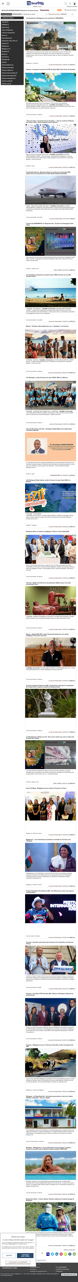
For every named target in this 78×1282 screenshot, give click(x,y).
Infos (61, 1267)
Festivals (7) (5, 43)
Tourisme (44, 10)
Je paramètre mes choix (69, 1274)
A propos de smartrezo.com (38, 1271)
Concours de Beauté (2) (8, 32)
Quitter (9, 1255)
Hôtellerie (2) (5, 46)
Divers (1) (4, 35)
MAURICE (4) (5, 51)
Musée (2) (4, 54)
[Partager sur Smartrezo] (48, 1254)
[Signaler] (43, 1254)
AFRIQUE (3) (5, 24)
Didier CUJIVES (58, 270)
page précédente (71, 10)
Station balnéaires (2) (7, 65)
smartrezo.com (9, 1267)
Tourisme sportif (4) (7, 81)
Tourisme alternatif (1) (8, 67)
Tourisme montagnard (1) (8, 78)
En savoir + (33, 1269)
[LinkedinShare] (57, 1254)
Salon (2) (4, 62)
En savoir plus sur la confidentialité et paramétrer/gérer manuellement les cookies (18, 1263)
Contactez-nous (35, 1267)
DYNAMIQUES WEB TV (56, 475)
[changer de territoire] (65, 3)
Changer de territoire (71, 6)
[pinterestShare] (61, 1254)
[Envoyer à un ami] (74, 1254)
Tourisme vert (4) (6, 83)
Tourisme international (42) (9, 75)
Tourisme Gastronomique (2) (9, 73)
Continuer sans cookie (25, 1255)
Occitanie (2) (5, 57)
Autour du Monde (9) (7, 30)
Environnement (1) (7, 38)
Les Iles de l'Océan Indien (55, 64)
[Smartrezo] (37, 3)
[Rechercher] (70, 3)
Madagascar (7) (6, 49)
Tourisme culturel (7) (7, 70)
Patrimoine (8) (5, 59)
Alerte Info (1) (5, 27)
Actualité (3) (5, 22)
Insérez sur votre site (69, 1249)
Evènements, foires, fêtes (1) (9, 40)
